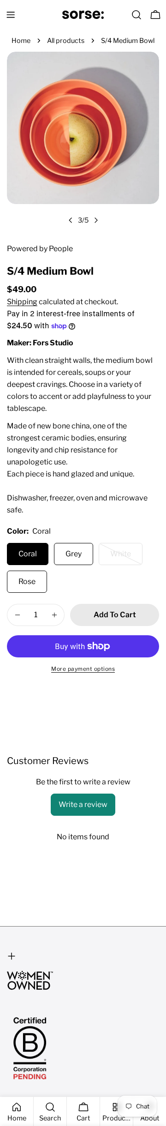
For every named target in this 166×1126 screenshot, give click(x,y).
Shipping (22, 301)
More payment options (83, 668)
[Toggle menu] (10, 15)
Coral (27, 553)
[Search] (136, 15)
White (126, 557)
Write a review (83, 804)
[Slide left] (70, 220)
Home (21, 40)
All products (65, 40)
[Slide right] (96, 220)
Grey (73, 553)
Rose (27, 581)
